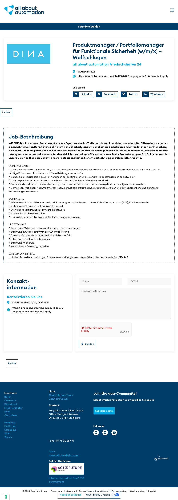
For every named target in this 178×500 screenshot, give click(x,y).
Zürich (8, 437)
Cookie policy (137, 491)
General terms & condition (93, 491)
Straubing (10, 429)
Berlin (7, 396)
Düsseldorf (11, 404)
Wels (7, 433)
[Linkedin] (96, 432)
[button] (172, 10)
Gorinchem (10, 415)
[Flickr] (105, 432)
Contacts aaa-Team (61, 395)
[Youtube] (114, 432)
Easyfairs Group (58, 398)
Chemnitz (10, 400)
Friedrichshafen (13, 407)
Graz (7, 411)
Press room (56, 491)
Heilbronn (10, 426)
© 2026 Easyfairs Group (34, 491)
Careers (70, 491)
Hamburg (9, 422)
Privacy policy (119, 491)
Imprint (152, 491)
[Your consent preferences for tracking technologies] (6, 496)
